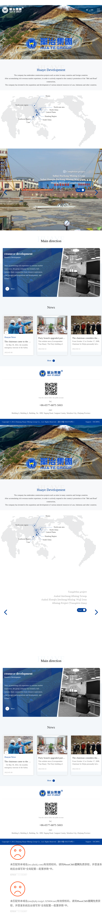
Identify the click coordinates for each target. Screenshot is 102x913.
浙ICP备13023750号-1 (66, 422)
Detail (78, 192)
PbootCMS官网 (72, 864)
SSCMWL (96, 422)
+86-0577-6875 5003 (51, 405)
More (49, 361)
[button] (5, 189)
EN (92, 10)
